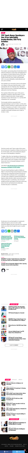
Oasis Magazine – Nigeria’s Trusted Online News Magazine (11, 444)
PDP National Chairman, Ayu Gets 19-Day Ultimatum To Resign (19, 237)
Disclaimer (11, 446)
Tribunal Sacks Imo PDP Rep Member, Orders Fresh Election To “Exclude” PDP (6, 237)
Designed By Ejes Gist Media (20, 446)
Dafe (7, 269)
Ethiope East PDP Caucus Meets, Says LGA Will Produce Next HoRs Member (6, 245)
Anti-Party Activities (14, 253)
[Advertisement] (14, 14)
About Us (25, 444)
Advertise (6, 446)
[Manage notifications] (25, 450)
